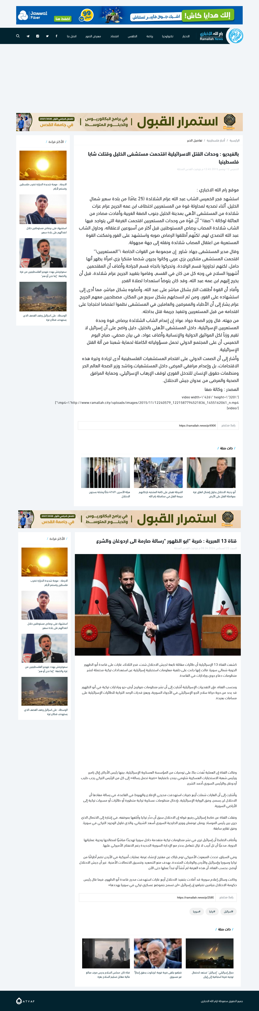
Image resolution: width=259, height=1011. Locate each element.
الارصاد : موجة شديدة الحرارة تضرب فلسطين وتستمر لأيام (43, 186)
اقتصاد (114, 36)
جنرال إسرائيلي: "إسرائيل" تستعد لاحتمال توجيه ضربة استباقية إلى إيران (213, 974)
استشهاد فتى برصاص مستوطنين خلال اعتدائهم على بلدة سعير (47, 230)
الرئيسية (235, 140)
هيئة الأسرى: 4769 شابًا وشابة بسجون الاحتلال (109, 494)
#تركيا (212, 911)
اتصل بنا (71, 36)
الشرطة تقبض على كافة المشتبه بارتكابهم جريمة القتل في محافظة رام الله (161, 494)
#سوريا (196, 911)
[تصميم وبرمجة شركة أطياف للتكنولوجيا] (25, 1000)
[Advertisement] (129, 78)
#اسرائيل (228, 911)
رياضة (149, 36)
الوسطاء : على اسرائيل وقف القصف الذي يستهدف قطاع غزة (45, 317)
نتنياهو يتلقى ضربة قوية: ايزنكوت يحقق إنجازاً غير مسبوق (158, 974)
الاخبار (186, 36)
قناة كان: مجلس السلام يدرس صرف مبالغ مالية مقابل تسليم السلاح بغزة (108, 974)
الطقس (132, 36)
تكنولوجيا (167, 36)
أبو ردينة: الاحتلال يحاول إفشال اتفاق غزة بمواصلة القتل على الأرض (214, 494)
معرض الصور (93, 36)
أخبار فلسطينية (216, 140)
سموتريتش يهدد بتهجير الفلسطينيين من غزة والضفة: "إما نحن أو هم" (43, 273)
